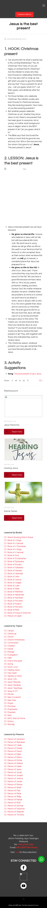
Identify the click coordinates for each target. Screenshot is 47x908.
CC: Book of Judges (12, 582)
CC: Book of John (11, 576)
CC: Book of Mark (11, 589)
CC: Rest (8, 715)
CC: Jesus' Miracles (12, 682)
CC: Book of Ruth (11, 610)
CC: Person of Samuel (13, 805)
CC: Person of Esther (13, 760)
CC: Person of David (13, 751)
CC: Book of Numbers (13, 598)
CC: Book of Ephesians (14, 561)
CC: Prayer (8, 703)
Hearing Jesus (11, 468)
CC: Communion (11, 643)
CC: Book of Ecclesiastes (15, 558)
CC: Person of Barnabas (14, 742)
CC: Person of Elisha (13, 757)
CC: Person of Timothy (14, 815)
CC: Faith (8, 658)
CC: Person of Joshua (13, 778)
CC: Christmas (10, 634)
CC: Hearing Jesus (12, 670)
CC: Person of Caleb (13, 745)
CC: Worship (9, 724)
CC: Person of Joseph (13, 775)
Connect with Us (24, 14)
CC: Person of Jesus (12, 769)
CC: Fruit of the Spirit (13, 661)
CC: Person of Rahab (13, 799)
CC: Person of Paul (12, 790)
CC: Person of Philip (12, 796)
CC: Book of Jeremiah (13, 573)
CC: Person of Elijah (12, 754)
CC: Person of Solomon (14, 809)
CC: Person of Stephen (14, 812)
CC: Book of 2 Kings (13, 549)
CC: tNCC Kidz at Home (14, 718)
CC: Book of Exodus (13, 564)
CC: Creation (9, 646)
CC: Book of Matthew (13, 592)
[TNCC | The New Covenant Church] (23, 5)
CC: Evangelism (11, 655)
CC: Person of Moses (13, 784)
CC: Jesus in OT (11, 691)
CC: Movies (9, 694)
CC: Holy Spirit (10, 673)
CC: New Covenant (12, 697)
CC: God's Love (11, 667)
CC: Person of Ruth (12, 802)
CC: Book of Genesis (13, 570)
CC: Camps (9, 630)
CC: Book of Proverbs (13, 601)
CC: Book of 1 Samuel (13, 543)
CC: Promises (10, 706)
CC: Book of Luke (11, 585)
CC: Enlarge (9, 652)
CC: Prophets (10, 712)
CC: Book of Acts (11, 555)
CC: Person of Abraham (14, 739)
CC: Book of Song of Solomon (17, 613)
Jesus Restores (11, 425)
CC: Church (9, 637)
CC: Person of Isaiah (13, 616)
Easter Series (10, 511)
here (17, 852)
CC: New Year (10, 700)
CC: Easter (8, 649)
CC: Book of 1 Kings (12, 540)
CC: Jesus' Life (10, 679)
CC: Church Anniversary (14, 640)
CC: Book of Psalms (13, 604)
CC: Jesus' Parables (12, 685)
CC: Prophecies (10, 709)
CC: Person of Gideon (13, 763)
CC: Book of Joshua (12, 579)
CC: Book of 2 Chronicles (15, 546)
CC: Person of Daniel (13, 748)
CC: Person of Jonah (13, 772)
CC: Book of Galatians (13, 567)
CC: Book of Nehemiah (14, 595)
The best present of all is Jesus (27, 374)
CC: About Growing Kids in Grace (18, 537)
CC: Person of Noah (12, 787)
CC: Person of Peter (12, 793)
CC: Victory (9, 721)
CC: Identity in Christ (13, 676)
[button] (41, 859)
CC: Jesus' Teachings (13, 688)
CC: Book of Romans (13, 607)
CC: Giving (8, 664)
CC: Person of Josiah (13, 781)
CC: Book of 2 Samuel (13, 552)
